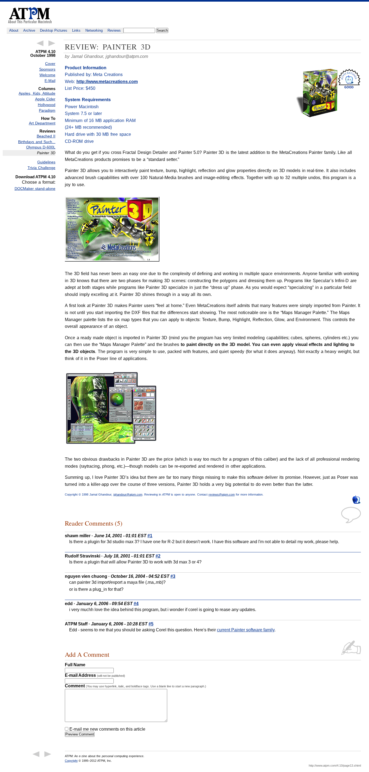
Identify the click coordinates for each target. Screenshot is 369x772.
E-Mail (50, 80)
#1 (149, 535)
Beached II (46, 136)
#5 (151, 624)
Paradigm (47, 110)
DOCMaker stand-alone (35, 188)
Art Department (42, 123)
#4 (136, 603)
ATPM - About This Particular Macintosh (30, 15)
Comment (135, 686)
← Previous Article (39, 43)
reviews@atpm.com (222, 494)
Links (76, 30)
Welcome (47, 75)
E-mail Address (95, 675)
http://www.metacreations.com (107, 81)
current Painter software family (245, 630)
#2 (158, 556)
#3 (172, 576)
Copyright (71, 760)
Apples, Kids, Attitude (37, 93)
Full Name (75, 664)
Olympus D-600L (40, 147)
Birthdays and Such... (36, 142)
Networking (94, 30)
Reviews (114, 30)
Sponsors (47, 69)
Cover (50, 63)
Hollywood (46, 105)
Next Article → (51, 43)
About (13, 30)
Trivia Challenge (41, 168)
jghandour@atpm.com (127, 56)
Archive (29, 30)
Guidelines (46, 162)
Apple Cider (45, 99)
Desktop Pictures (53, 30)
